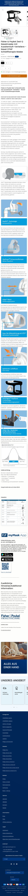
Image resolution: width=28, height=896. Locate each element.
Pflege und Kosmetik (8, 741)
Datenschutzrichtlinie (21, 888)
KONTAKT (5, 805)
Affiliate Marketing (7, 822)
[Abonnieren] (23, 859)
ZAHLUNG (5, 799)
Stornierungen (20, 892)
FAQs (4, 819)
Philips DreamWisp (7, 756)
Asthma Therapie (7, 724)
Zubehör (5, 738)
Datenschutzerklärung (8, 836)
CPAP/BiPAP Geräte (7, 718)
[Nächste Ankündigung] (25, 3)
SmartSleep (5, 732)
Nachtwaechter (6, 784)
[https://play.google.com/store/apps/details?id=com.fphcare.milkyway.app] (7, 556)
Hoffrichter (5, 787)
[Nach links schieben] (11, 707)
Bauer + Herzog (6, 790)
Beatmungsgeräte (7, 727)
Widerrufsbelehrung (7, 833)
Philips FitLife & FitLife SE (8, 761)
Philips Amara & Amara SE (9, 764)
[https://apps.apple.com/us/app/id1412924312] (7, 561)
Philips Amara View (7, 753)
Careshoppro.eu (8, 886)
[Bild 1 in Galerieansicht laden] (5, 32)
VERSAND (5, 802)
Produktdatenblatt (6, 630)
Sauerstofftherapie (7, 730)
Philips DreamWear (7, 758)
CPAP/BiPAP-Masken (7, 721)
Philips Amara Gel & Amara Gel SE (11, 767)
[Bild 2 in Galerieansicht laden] (14, 32)
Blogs (4, 816)
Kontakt (14, 892)
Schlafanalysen (6, 735)
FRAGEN (4, 808)
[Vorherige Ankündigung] (2, 3)
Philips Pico (5, 750)
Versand (7, 58)
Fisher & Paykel (6, 782)
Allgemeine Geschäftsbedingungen (11, 839)
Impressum (5, 830)
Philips (4, 779)
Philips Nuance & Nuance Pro (10, 770)
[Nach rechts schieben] (16, 707)
